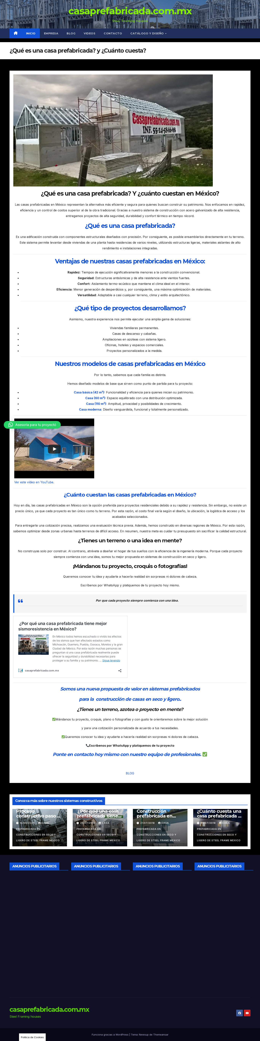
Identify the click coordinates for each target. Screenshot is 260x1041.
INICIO (31, 33)
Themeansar (160, 1034)
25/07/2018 (88, 822)
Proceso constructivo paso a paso (38, 815)
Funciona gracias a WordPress (110, 1034)
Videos (89, 33)
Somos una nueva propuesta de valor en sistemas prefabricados (130, 689)
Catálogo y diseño (147, 33)
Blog (71, 33)
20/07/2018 (208, 822)
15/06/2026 (28, 822)
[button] (32, 425)
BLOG (130, 773)
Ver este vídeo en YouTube (33, 482)
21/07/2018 (148, 822)
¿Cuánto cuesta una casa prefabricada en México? (220, 815)
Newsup (144, 1034)
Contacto (113, 33)
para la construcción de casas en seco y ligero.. (130, 699)
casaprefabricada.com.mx (130, 11)
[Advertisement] (37, 931)
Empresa (51, 33)
